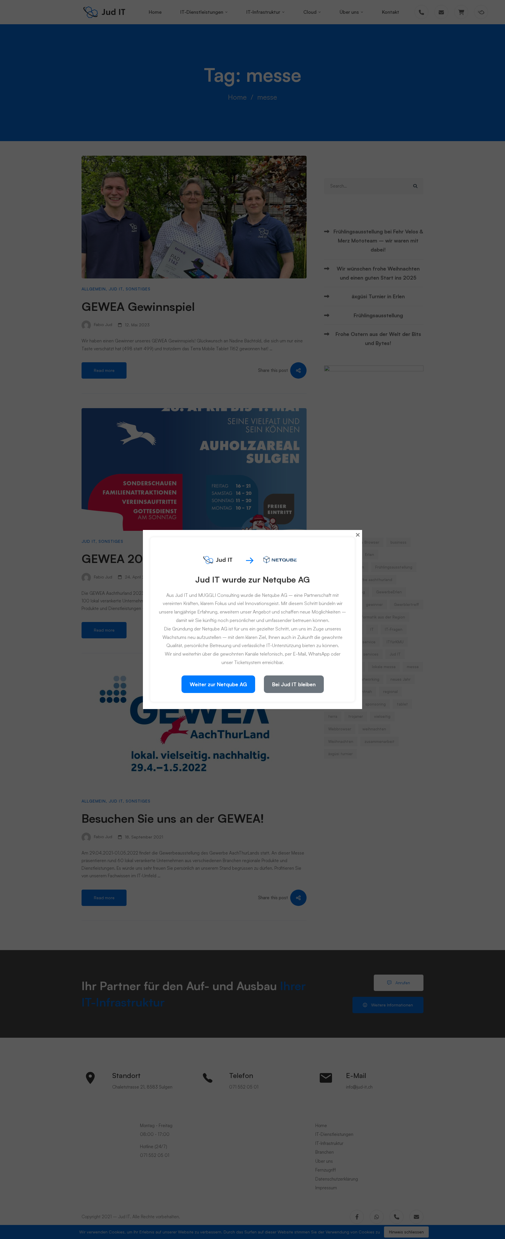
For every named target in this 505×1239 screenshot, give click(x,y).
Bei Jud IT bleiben (294, 684)
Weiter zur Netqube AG (218, 684)
